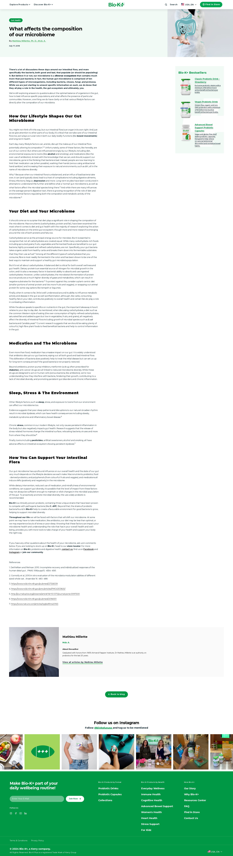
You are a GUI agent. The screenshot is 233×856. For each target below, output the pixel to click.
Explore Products (19, 4)
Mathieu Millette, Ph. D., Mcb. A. (29, 41)
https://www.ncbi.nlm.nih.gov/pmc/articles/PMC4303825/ (38, 589)
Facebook (88, 549)
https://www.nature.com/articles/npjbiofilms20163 (34, 604)
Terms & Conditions (18, 841)
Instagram (14, 552)
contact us (67, 549)
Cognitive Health (151, 800)
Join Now (73, 799)
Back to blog (118, 694)
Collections (105, 800)
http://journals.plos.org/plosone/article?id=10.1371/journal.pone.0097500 (45, 594)
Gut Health (16, 20)
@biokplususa (103, 727)
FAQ (186, 806)
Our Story (190, 788)
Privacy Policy (37, 841)
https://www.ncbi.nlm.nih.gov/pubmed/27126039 (34, 584)
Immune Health (151, 794)
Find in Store (212, 4)
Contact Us (191, 818)
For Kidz (146, 830)
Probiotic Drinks (108, 788)
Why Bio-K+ (191, 794)
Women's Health (151, 812)
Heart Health (149, 818)
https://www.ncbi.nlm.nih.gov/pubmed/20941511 (34, 599)
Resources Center (195, 800)
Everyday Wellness (152, 788)
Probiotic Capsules (110, 794)
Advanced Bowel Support (157, 806)
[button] (171, 4)
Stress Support (150, 824)
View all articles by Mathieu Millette (82, 662)
